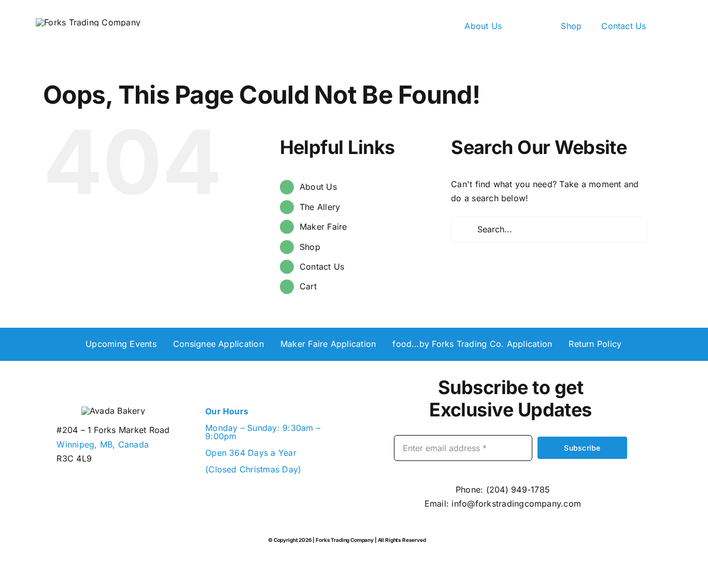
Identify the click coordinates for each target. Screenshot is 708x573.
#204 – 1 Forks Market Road (112, 430)
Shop (310, 247)
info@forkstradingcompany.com (516, 503)
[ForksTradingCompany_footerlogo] (113, 411)
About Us (318, 186)
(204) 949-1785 (518, 489)
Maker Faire (323, 226)
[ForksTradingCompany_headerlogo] (88, 22)
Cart (308, 286)
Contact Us (322, 266)
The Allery (320, 207)
